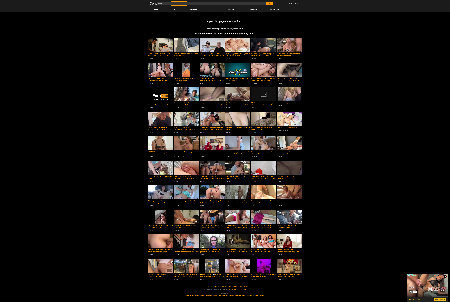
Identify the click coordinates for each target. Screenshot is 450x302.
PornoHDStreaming (192, 295)
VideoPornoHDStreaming (237, 295)
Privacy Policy (232, 287)
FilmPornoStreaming (220, 295)
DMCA (224, 287)
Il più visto (232, 9)
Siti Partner (274, 9)
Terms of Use (243, 287)
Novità (174, 9)
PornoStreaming (258, 295)
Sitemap (216, 287)
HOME (156, 9)
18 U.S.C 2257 (207, 287)
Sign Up (297, 3)
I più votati (253, 9)
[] (269, 3)
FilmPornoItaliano (206, 295)
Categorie (193, 9)
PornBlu (249, 295)
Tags (212, 9)
